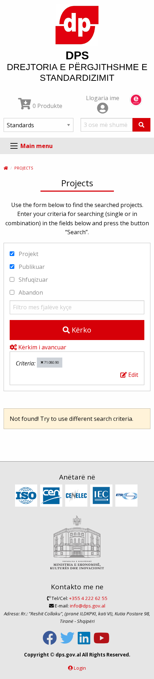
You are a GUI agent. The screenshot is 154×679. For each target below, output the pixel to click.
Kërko (80, 330)
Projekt (27, 254)
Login (80, 668)
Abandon (30, 292)
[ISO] (27, 496)
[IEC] (102, 496)
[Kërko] (141, 125)
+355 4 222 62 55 (88, 598)
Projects (23, 168)
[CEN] (52, 496)
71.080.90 (51, 362)
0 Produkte (46, 106)
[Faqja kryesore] (6, 168)
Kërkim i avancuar (41, 347)
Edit (132, 375)
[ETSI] (127, 496)
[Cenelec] (77, 496)
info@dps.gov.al (87, 605)
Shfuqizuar (32, 280)
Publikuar (31, 267)
